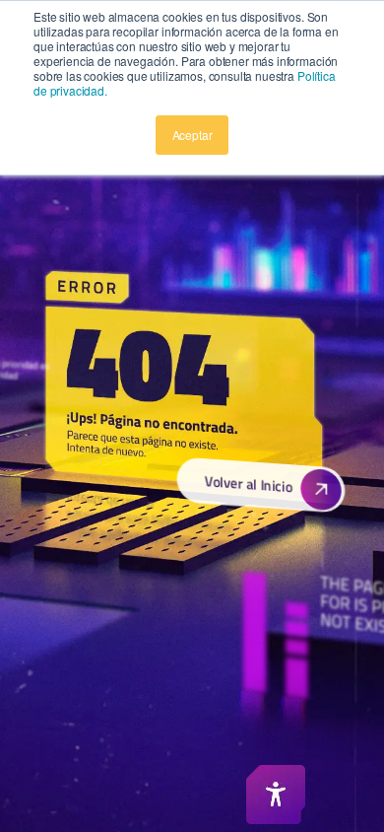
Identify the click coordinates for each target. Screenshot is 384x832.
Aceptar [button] (192, 134)
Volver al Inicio (247, 484)
